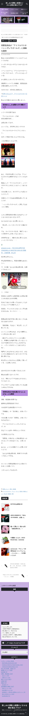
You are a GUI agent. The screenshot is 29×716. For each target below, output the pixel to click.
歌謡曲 (9, 493)
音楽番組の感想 (14, 13)
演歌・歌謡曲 (5, 9)
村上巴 (5, 493)
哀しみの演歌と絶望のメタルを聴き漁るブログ (14, 4)
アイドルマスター (7, 491)
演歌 (13, 493)
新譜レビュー (24, 9)
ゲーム (17, 491)
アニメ (13, 491)
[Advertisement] (14, 606)
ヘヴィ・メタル (14, 9)
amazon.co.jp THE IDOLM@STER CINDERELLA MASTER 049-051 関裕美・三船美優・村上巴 (13, 250)
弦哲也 (21, 491)
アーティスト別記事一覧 (24, 13)
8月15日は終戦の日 (16, 504)
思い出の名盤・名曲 (4, 13)
